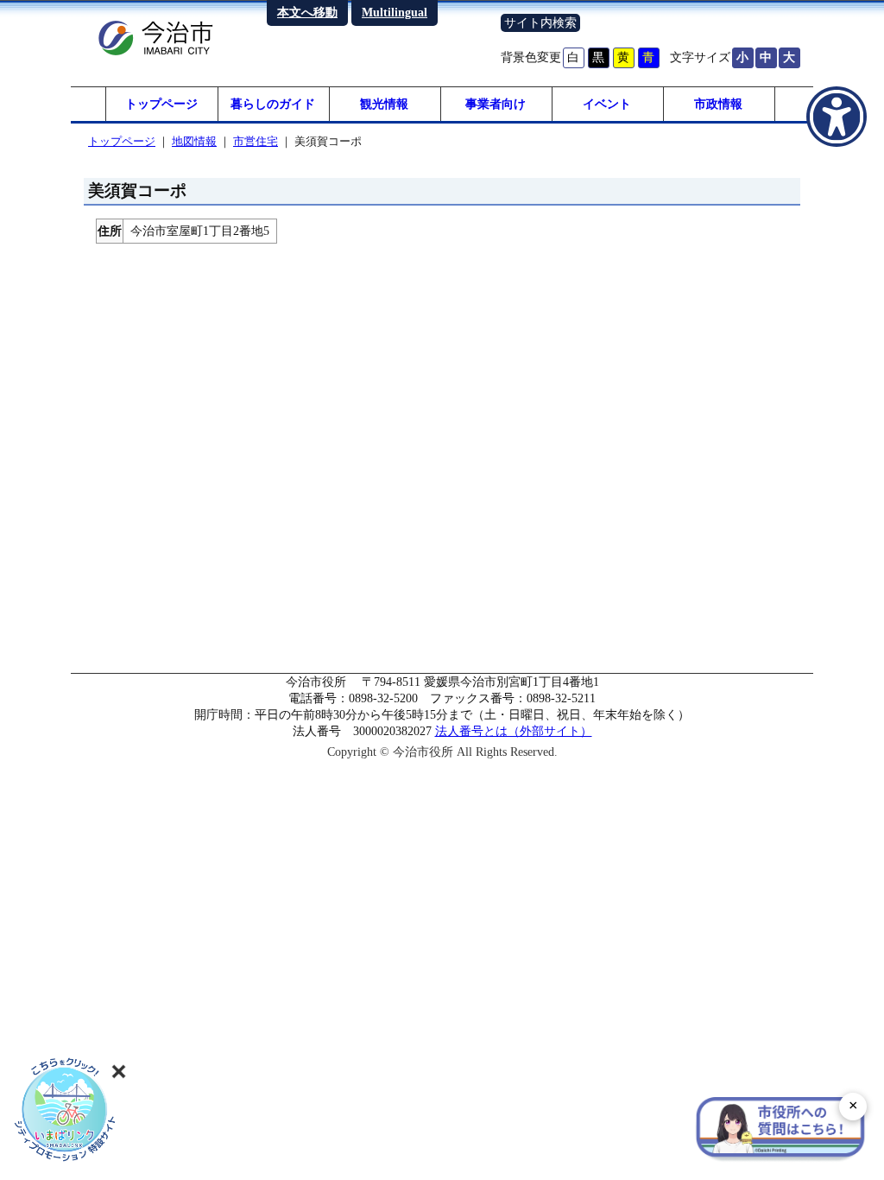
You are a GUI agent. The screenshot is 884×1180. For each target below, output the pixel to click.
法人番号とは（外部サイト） (513, 731)
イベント (607, 104)
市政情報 (718, 104)
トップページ (161, 104)
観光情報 (384, 104)
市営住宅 (255, 141)
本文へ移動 (307, 12)
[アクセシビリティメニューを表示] (836, 116)
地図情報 (194, 141)
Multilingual (394, 12)
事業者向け (495, 104)
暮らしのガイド (272, 104)
